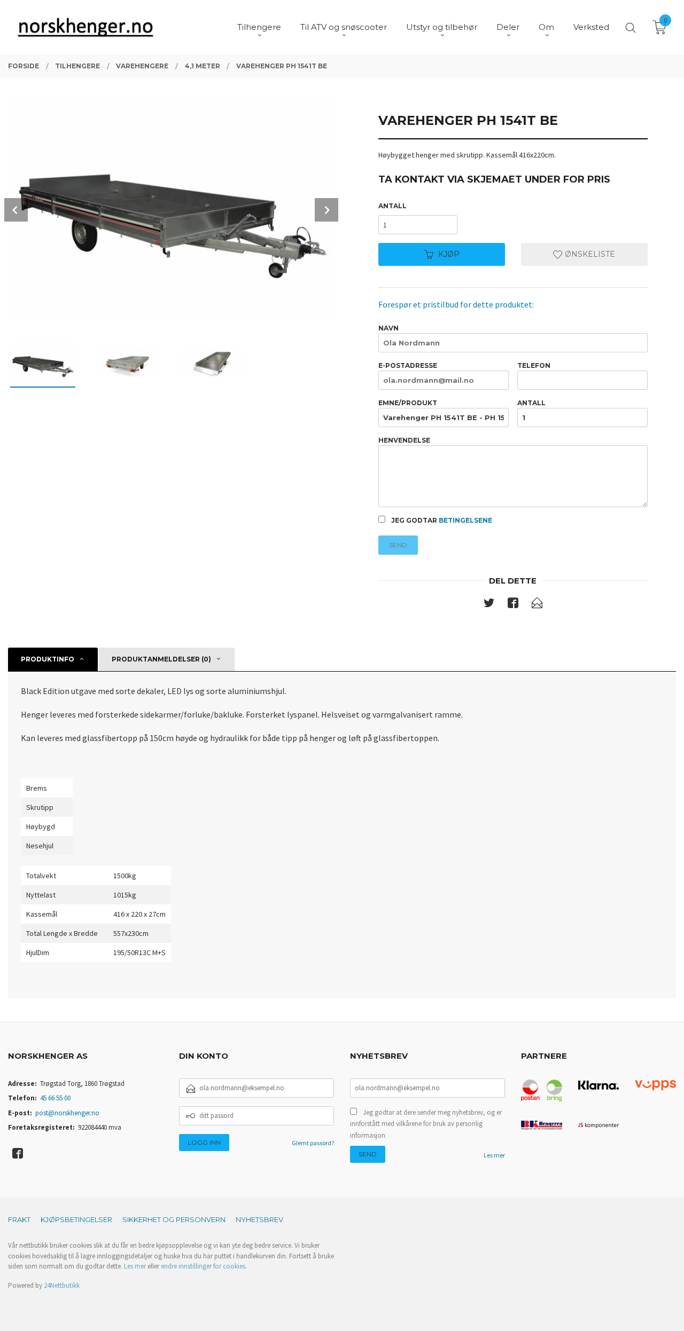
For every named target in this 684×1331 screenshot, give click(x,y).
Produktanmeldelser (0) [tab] (161, 659)
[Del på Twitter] (489, 605)
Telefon (533, 365)
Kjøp (449, 254)
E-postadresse (407, 365)
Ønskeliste (589, 254)
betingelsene (465, 520)
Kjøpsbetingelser (76, 1219)
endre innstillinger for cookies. (204, 1266)
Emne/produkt (407, 403)
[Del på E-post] (537, 605)
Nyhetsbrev (259, 1219)
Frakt (19, 1219)
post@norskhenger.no (67, 1112)
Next (326, 210)
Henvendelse (404, 440)
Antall (392, 206)
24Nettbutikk (62, 1285)
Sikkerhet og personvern (174, 1219)
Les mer (494, 1155)
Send (398, 545)
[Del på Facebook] (513, 605)
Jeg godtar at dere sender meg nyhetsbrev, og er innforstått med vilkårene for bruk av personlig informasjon (426, 1124)
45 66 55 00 (55, 1097)
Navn (388, 328)
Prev (16, 210)
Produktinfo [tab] (47, 659)
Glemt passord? (313, 1143)
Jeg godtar (441, 520)
